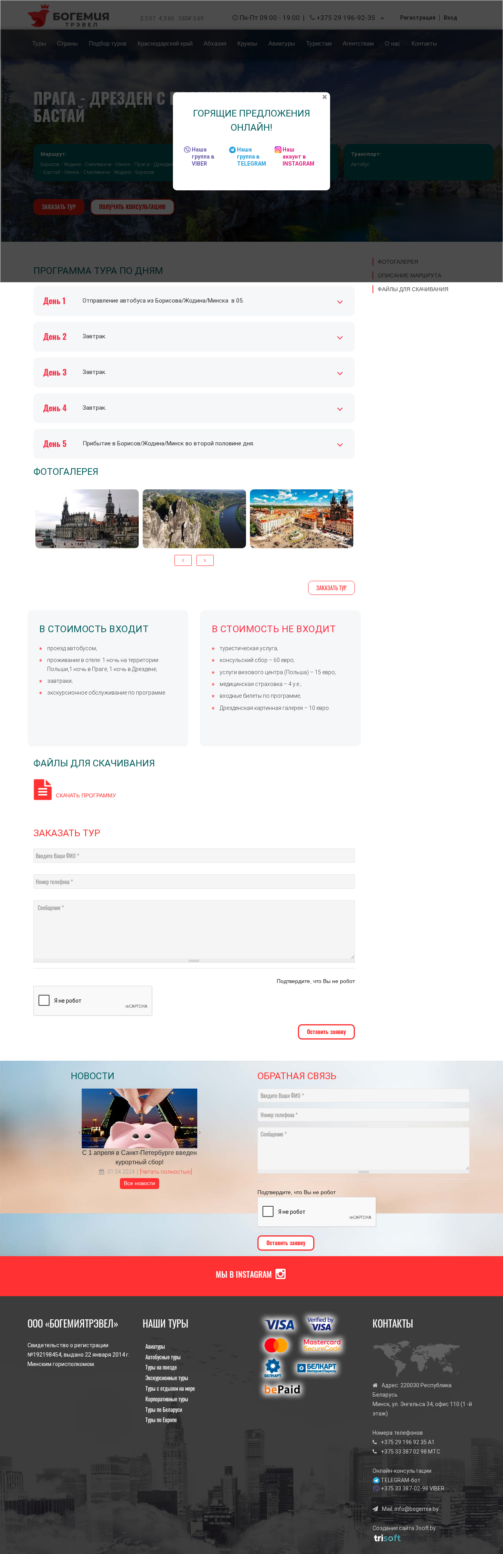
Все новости (139, 1183)
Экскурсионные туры (166, 1377)
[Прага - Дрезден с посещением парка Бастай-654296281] (87, 518)
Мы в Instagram (244, 1274)
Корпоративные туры (166, 1399)
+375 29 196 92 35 (404, 1442)
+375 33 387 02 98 (404, 1451)
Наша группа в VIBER (203, 156)
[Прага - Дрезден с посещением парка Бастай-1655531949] (301, 518)
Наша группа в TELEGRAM (251, 156)
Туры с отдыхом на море (170, 1388)
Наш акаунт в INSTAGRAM (298, 156)
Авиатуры (155, 1346)
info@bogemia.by (417, 1509)
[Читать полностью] (166, 1172)
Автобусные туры (163, 1357)
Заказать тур (331, 588)
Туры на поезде (161, 1367)
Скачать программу (86, 795)
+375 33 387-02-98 (404, 1488)
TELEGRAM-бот (400, 1480)
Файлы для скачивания (413, 289)
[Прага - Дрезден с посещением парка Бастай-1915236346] (194, 518)
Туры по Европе (161, 1419)
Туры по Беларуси (163, 1409)
